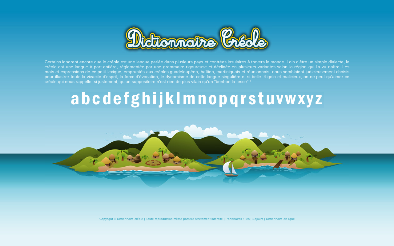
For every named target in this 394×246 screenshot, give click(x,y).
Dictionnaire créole (130, 218)
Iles (247, 218)
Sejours (257, 218)
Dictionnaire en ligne (280, 218)
